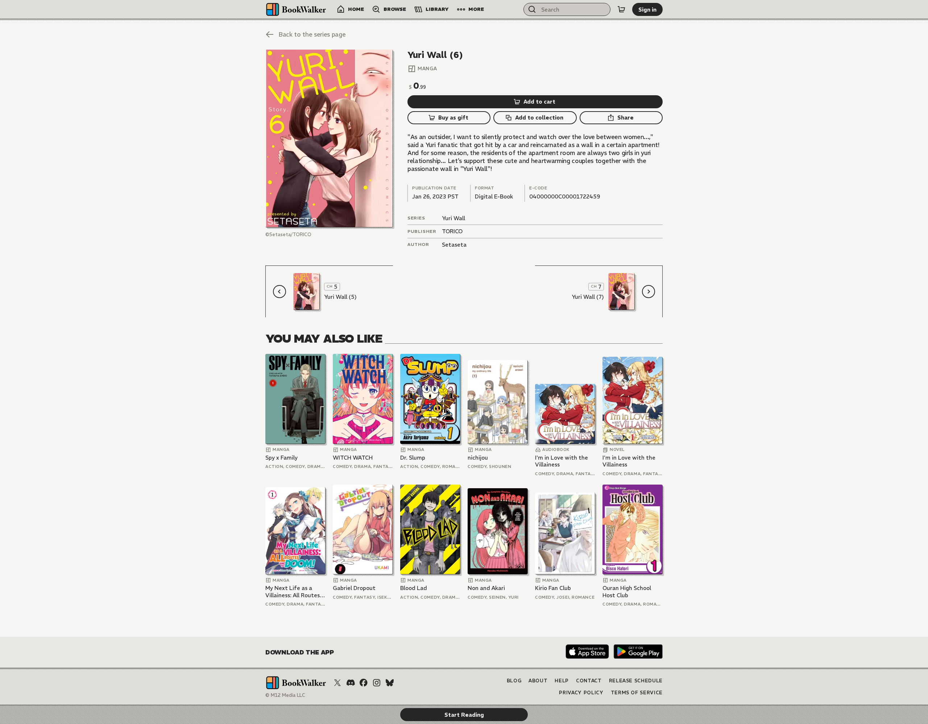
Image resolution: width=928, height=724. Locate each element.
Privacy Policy (581, 692)
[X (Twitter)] (337, 682)
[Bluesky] (389, 682)
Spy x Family (281, 457)
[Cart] (621, 9)
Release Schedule (636, 680)
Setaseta (454, 244)
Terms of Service (637, 692)
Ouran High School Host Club (626, 592)
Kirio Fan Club (553, 588)
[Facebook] (363, 682)
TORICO (452, 231)
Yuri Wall (453, 218)
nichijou (478, 457)
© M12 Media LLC (285, 695)
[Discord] (350, 682)
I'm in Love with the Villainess (561, 461)
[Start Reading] (329, 138)
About (538, 680)
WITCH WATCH (353, 457)
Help (562, 680)
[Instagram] (376, 682)
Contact (589, 680)
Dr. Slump (412, 457)
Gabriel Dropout (354, 588)
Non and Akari (486, 588)
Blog (514, 680)
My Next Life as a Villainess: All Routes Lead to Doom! (292, 592)
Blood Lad (413, 588)
